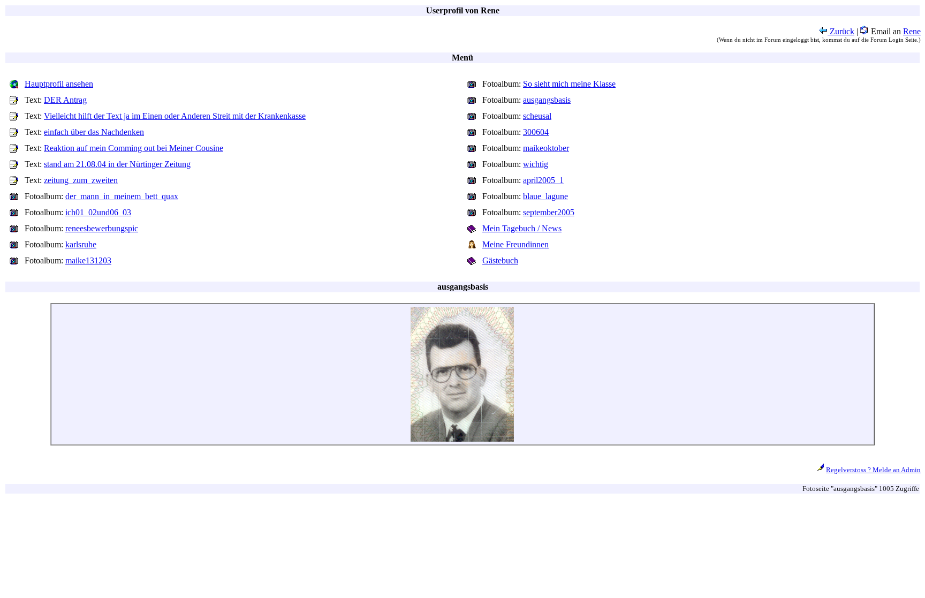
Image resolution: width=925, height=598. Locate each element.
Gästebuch (500, 260)
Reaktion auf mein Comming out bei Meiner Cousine (133, 148)
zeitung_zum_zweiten (81, 180)
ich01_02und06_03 (98, 212)
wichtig (535, 164)
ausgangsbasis (547, 99)
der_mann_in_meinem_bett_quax (121, 196)
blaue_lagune (545, 196)
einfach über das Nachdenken (94, 132)
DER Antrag (65, 99)
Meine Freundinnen (515, 244)
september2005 (548, 212)
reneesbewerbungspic (101, 228)
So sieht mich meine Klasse (569, 83)
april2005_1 (543, 180)
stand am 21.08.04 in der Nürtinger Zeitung (117, 164)
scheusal (537, 115)
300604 (536, 132)
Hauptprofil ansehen (59, 83)
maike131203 (88, 260)
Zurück (841, 31)
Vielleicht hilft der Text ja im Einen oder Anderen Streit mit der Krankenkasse (175, 115)
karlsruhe (80, 244)
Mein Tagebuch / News (522, 228)
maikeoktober (546, 148)
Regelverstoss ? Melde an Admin (873, 470)
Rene (912, 31)
